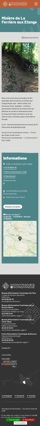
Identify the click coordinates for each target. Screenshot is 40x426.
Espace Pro (6, 348)
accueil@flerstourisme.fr (11, 301)
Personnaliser (20, 423)
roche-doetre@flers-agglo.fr (12, 316)
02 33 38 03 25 (11, 167)
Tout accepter (13, 420)
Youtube (32, 396)
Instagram (8, 396)
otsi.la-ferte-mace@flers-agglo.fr (14, 330)
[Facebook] (3, 183)
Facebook (20, 396)
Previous (8, 67)
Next (32, 67)
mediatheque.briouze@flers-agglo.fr (15, 342)
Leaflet (17, 256)
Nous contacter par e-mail (15, 172)
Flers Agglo (6, 358)
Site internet (10, 176)
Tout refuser (29, 420)
